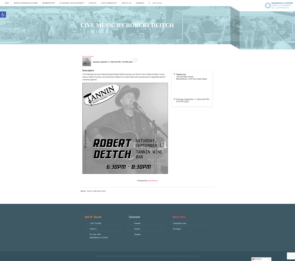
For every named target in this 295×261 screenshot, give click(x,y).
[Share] (135, 60)
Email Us (93, 229)
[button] (3, 15)
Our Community (109, 3)
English (258, 259)
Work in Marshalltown (26, 3)
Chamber (137, 223)
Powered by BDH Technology (187, 256)
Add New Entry (99, 191)
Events (92, 3)
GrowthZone (153, 180)
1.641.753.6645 (95, 223)
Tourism (137, 229)
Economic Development (72, 3)
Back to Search (88, 56)
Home (89, 191)
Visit (7, 3)
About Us (126, 3)
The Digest (177, 229)
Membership (48, 3)
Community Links (179, 223)
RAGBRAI (140, 3)
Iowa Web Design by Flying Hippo (159, 256)
